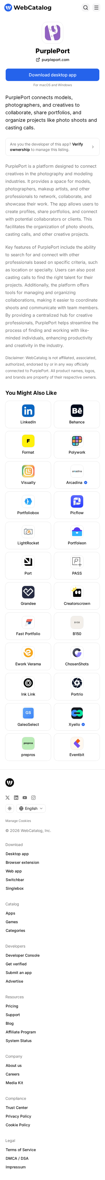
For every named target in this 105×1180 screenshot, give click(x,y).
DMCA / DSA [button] (17, 1158)
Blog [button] (10, 1023)
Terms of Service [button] (21, 1149)
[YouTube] (25, 797)
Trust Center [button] (17, 1107)
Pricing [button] (12, 1006)
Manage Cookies (18, 821)
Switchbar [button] (15, 879)
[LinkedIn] (16, 797)
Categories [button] (15, 930)
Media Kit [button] (14, 1082)
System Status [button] (19, 1040)
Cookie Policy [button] (18, 1124)
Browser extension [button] (22, 862)
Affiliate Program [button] (21, 1032)
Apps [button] (10, 913)
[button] (52, 59)
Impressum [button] (16, 1167)
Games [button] (12, 921)
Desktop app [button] (17, 853)
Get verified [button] (16, 964)
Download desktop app (52, 74)
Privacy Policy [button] (18, 1116)
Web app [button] (14, 871)
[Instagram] (33, 797)
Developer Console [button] (23, 955)
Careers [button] (13, 1074)
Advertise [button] (14, 981)
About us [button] (14, 1065)
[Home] (27, 7)
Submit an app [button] (19, 972)
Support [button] (13, 1014)
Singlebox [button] (15, 888)
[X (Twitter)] (7, 797)
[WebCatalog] (9, 782)
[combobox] (31, 808)
